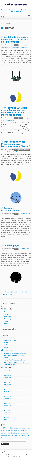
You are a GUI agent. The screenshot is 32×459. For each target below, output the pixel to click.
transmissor (24, 435)
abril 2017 (6, 389)
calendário (3, 430)
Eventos (21, 118)
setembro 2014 (8, 408)
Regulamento (14, 435)
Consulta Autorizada (10, 340)
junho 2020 (7, 380)
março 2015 (7, 403)
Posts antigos (7, 294)
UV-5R (2, 437)
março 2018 (7, 382)
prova (6, 47)
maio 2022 (6, 373)
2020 (17, 428)
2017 (15, 428)
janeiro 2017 (7, 391)
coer (3, 47)
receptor (9, 435)
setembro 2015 (8, 398)
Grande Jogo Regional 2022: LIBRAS (14, 362)
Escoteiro (15, 430)
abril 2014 (6, 417)
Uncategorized (7, 326)
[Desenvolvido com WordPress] (26, 454)
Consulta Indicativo (9, 338)
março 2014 (7, 419)
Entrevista (6, 314)
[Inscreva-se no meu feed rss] (2, 17)
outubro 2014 (7, 405)
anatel (26, 45)
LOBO (19, 433)
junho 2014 (7, 412)
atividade (23, 428)
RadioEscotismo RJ (12, 454)
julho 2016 (6, 394)
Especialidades (8, 316)
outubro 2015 (7, 396)
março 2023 (7, 370)
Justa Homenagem (9, 365)
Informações (26, 149)
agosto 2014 (7, 410)
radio (28, 433)
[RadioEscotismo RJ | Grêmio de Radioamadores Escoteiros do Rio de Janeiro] (16, 4)
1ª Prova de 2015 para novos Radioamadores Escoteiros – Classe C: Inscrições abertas (14, 111)
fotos (19, 430)
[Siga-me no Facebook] (4, 17)
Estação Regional (8, 319)
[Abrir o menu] (29, 16)
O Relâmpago (11, 245)
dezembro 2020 (8, 375)
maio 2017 (6, 387)
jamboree (6, 433)
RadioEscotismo (23, 47)
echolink (10, 430)
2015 (9, 428)
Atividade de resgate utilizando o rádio (15, 353)
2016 (12, 428)
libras (16, 433)
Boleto (6, 347)
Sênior (19, 435)
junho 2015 (7, 401)
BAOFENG (28, 428)
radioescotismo (4, 435)
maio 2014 (6, 415)
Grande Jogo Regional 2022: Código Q (15, 360)
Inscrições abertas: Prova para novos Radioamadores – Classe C (15, 144)
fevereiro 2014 (7, 422)
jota (10, 432)
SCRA (6, 342)
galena (21, 430)
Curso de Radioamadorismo (11, 209)
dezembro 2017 (8, 384)
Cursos (16, 45)
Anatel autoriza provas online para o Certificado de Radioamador (14, 39)
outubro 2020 (7, 377)
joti (14, 433)
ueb (28, 435)
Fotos (5, 332)
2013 (2, 428)
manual (22, 433)
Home (2, 24)
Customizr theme (19, 456)
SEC (5, 345)
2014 (5, 428)
